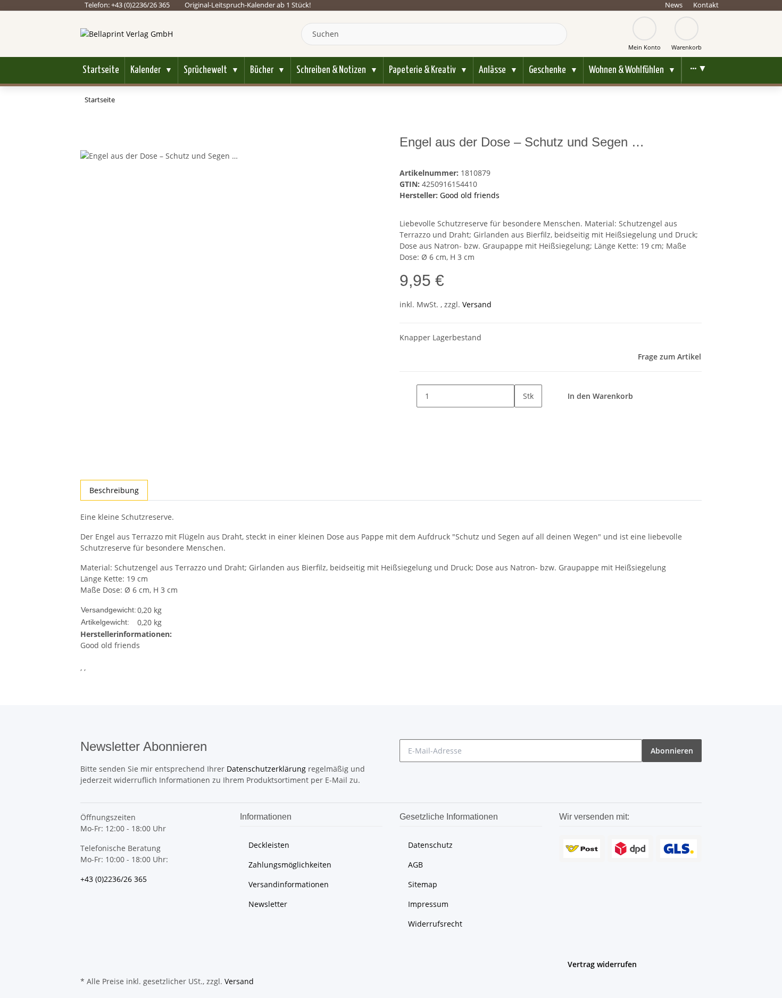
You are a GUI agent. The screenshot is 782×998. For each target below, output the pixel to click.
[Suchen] (556, 34)
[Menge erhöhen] (522, 418)
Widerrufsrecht (435, 924)
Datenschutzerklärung (266, 769)
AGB (415, 865)
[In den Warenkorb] (88, 129)
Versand (477, 304)
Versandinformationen (288, 884)
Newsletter (267, 904)
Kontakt (706, 5)
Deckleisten (268, 845)
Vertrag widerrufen (602, 964)
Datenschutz (430, 845)
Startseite (100, 70)
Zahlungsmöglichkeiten (289, 865)
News (674, 5)
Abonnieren (672, 751)
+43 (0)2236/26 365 (113, 879)
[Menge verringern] (408, 396)
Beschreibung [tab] (114, 490)
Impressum (428, 904)
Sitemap (422, 884)
